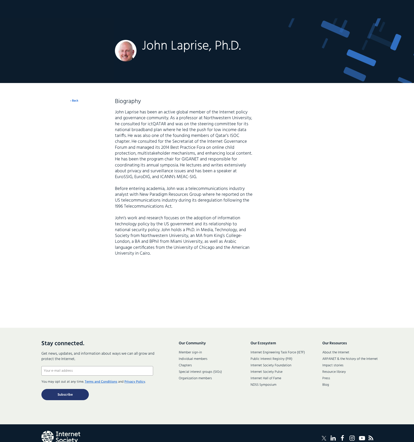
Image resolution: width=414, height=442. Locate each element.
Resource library (334, 372)
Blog (325, 385)
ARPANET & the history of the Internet (350, 359)
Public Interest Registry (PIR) (271, 359)
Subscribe (65, 395)
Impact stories (332, 365)
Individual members (193, 359)
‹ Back (74, 101)
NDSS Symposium (263, 385)
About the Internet (335, 352)
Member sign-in (190, 352)
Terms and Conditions (101, 382)
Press (326, 378)
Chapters (185, 365)
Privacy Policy (134, 382)
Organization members (195, 378)
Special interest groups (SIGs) (200, 372)
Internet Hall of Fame (266, 378)
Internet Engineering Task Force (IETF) (278, 352)
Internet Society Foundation (271, 365)
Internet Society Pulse (266, 372)
